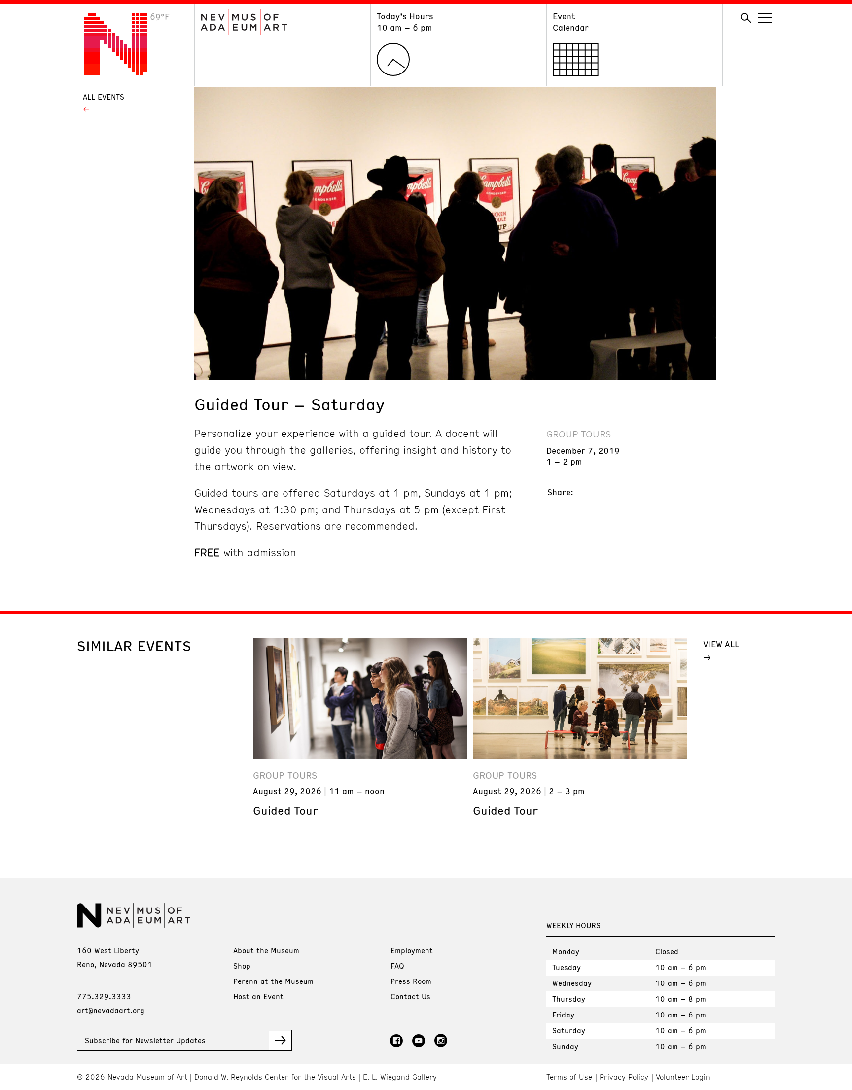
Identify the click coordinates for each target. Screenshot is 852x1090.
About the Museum (266, 950)
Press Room (410, 981)
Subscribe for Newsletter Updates (145, 1040)
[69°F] (123, 72)
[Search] (746, 18)
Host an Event (258, 996)
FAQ (397, 965)
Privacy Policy (624, 1077)
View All (721, 643)
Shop (241, 965)
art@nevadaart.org (110, 1010)
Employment (411, 950)
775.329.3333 (104, 996)
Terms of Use (569, 1077)
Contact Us (410, 996)
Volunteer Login (683, 1077)
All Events (103, 97)
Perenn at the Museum (273, 981)
